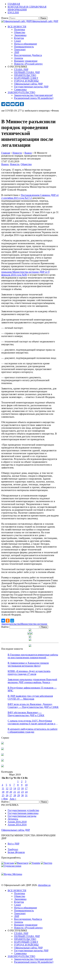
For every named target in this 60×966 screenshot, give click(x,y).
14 (14, 788)
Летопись (13, 819)
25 (3, 795)
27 (10, 795)
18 (3, 792)
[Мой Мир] (12, 621)
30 (22, 795)
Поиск (4, 18)
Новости (14, 164)
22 (18, 792)
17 (26, 788)
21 (14, 792)
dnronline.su (44, 885)
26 (7, 795)
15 (18, 788)
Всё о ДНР (13, 843)
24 (26, 792)
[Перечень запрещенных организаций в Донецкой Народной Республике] (2, 755)
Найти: (5, 627)
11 (3, 788)
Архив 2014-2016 (17, 824)
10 (26, 785)
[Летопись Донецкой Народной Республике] (2, 760)
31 (26, 795)
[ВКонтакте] (3, 621)
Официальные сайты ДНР (15, 830)
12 (7, 788)
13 (10, 788)
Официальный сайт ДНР (44, 21)
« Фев (4, 798)
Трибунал (13, 849)
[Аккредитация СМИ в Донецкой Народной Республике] (2, 743)
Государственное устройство (23, 810)
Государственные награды (22, 816)
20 (10, 792)
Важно (5, 164)
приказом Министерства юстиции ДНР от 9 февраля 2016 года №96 (25, 273)
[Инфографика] (2, 766)
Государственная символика (23, 813)
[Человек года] (31, 633)
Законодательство (11, 624)
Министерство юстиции (34, 624)
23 (22, 792)
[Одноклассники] (8, 621)
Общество (26, 164)
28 (14, 795)
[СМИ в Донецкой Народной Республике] (2, 749)
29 (18, 795)
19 (7, 792)
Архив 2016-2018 (17, 821)
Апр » (13, 798)
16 (22, 788)
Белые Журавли (16, 852)
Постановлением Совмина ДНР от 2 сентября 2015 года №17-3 (30, 196)
